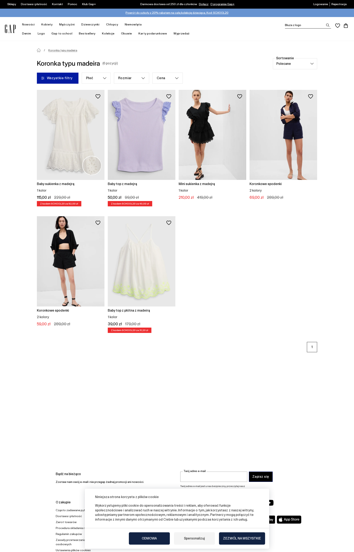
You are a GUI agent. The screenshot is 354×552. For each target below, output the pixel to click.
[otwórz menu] (37, 24)
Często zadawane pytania (73, 510)
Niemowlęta (133, 24)
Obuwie (126, 33)
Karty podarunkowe (152, 33)
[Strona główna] (39, 50)
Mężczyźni (67, 24)
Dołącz (204, 4)
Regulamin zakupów (69, 534)
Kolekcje (108, 33)
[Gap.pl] (10, 29)
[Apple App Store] (289, 519)
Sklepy (11, 4)
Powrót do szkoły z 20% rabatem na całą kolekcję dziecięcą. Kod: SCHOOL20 (177, 12)
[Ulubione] (337, 25)
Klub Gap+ (89, 4)
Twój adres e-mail (195, 471)
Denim (26, 33)
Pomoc (72, 4)
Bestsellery (87, 33)
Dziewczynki (90, 24)
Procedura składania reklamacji (76, 528)
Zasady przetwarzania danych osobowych (76, 542)
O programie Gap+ (222, 4)
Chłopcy (112, 24)
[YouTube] (270, 503)
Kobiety (47, 24)
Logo (41, 33)
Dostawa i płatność (34, 4)
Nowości (28, 24)
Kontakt (57, 4)
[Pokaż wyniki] (327, 25)
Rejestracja (339, 4)
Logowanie (320, 4)
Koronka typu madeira (62, 50)
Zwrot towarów (66, 522)
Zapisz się (260, 477)
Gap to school (61, 33)
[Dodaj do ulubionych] (98, 96)
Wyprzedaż (182, 33)
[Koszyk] (345, 25)
